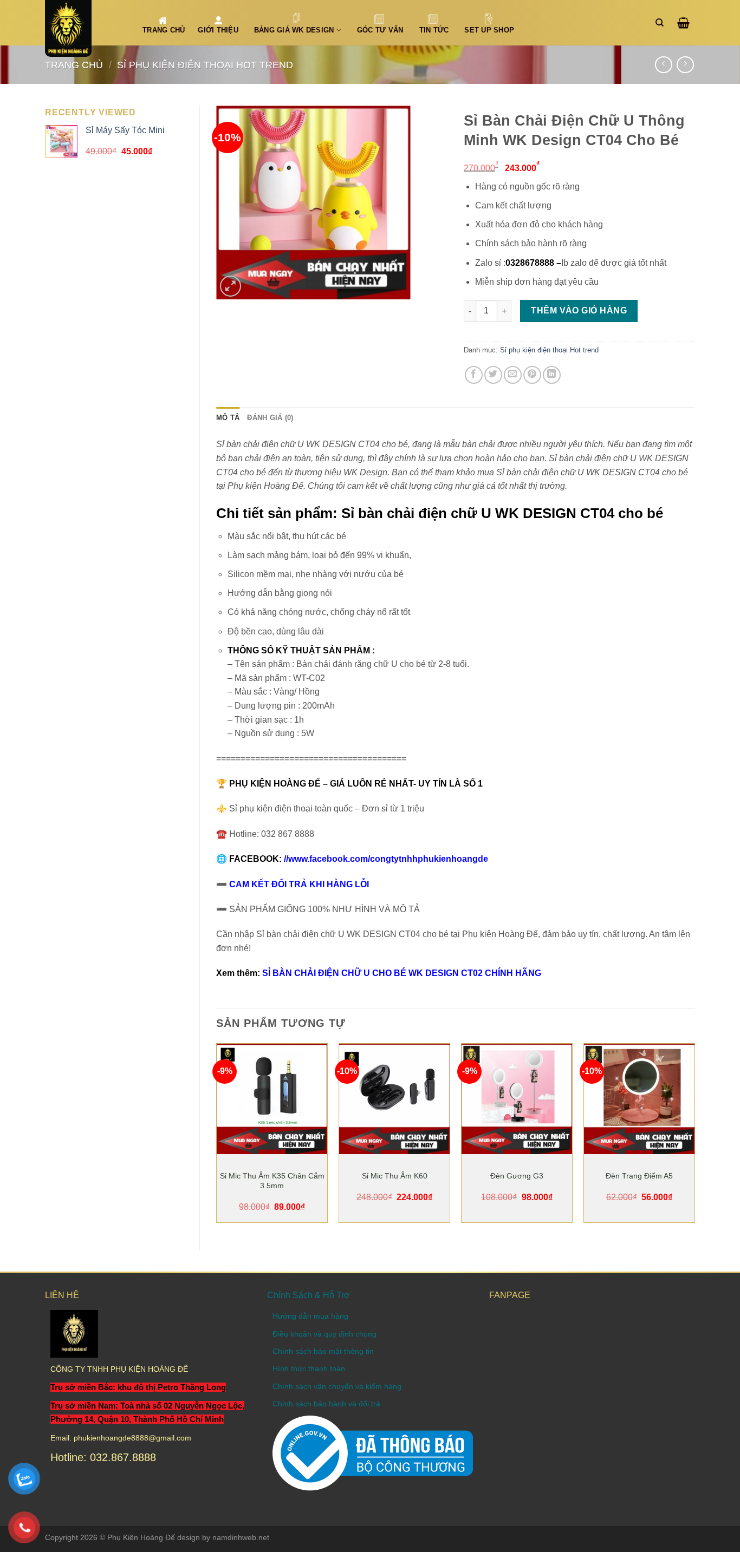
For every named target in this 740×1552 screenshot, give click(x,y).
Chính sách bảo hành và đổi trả (326, 1403)
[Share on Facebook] (474, 375)
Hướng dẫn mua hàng (310, 1316)
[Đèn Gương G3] (517, 1099)
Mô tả (227, 418)
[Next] (694, 1137)
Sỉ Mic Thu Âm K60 (394, 1175)
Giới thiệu (218, 30)
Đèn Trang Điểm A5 (639, 1175)
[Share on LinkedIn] (552, 375)
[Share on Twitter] (493, 375)
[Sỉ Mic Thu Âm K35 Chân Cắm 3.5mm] (272, 1099)
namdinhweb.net (240, 1537)
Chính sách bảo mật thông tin (323, 1351)
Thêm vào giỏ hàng (579, 310)
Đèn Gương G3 (516, 1175)
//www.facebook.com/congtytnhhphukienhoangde (386, 858)
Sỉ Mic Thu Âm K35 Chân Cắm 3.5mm (272, 1180)
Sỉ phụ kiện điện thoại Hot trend (205, 64)
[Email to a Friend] (513, 375)
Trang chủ (74, 64)
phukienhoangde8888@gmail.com (132, 1437)
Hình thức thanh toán (308, 1368)
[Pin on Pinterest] (532, 375)
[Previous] (217, 1137)
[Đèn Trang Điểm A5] (639, 1099)
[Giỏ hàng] (686, 23)
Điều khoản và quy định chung (324, 1334)
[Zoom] (230, 286)
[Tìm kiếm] (662, 22)
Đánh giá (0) (270, 418)
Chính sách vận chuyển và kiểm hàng (336, 1386)
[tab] (227, 418)
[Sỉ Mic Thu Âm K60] (394, 1099)
